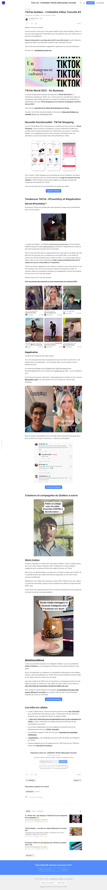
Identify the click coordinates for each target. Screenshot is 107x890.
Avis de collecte (69, 879)
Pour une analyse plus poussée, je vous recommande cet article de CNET (51, 281)
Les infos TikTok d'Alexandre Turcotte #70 (36, 820)
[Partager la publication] (84, 2)
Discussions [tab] (40, 811)
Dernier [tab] (34, 811)
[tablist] (33, 791)
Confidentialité (53, 879)
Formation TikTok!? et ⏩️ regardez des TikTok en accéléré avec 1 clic (45, 844)
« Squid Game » (33, 738)
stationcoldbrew (35, 660)
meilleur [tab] (28, 811)
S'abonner (90, 3)
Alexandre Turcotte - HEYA (35, 18)
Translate (28, 9)
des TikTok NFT (74, 711)
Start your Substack (48, 882)
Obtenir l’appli (61, 882)
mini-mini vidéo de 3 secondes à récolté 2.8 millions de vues (46, 686)
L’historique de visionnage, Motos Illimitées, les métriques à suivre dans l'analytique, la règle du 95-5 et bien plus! (44, 833)
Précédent (31, 780)
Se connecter (100, 3)
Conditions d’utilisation (61, 765)
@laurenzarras (49, 247)
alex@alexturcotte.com (43, 50)
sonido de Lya (59, 371)
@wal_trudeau (32, 560)
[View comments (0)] (32, 23)
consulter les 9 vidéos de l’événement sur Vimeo (51, 108)
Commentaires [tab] (30, 791)
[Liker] (26, 838)
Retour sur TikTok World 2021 (42, 114)
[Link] (23, 90)
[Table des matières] (2, 445)
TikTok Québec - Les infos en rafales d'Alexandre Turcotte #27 (46, 829)
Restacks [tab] (37, 791)
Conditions (61, 879)
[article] (53, 819)
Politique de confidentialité (61, 768)
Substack (42, 886)
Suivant (76, 780)
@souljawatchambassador (59, 244)
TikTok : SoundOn (52, 729)
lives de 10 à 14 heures (44, 745)
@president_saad (31, 379)
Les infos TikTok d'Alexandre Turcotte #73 (36, 847)
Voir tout (29, 855)
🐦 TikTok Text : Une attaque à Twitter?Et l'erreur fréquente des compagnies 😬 (46, 817)
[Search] (80, 2)
